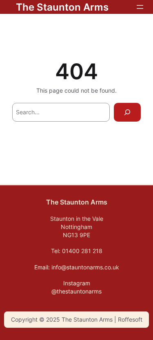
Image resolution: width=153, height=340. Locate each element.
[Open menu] (140, 7)
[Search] (127, 112)
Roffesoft (129, 319)
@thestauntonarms (76, 291)
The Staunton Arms (62, 7)
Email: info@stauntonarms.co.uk (76, 267)
